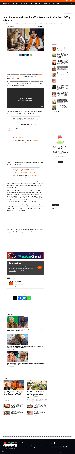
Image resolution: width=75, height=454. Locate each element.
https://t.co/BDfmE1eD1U (30, 172)
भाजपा (18, 278)
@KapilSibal (25, 169)
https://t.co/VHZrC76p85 (18, 137)
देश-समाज (5, 389)
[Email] (28, 55)
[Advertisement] (32, 425)
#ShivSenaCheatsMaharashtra (20, 170)
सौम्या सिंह (28, 397)
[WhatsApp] (70, 1)
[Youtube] (71, 1)
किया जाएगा (15, 78)
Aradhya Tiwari (6, 396)
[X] (69, 1)
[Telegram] (25, 55)
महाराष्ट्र (21, 278)
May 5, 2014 (34, 124)
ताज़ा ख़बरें (54, 45)
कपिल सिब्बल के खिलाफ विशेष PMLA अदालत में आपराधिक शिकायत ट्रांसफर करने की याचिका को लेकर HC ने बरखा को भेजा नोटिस (25, 364)
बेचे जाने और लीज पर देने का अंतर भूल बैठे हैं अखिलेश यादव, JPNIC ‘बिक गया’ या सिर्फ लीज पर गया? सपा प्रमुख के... (14, 393)
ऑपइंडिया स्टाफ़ (41, 26)
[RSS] (67, 1)
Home (4, 13)
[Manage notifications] (3, 451)
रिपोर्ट (7, 15)
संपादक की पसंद (11, 15)
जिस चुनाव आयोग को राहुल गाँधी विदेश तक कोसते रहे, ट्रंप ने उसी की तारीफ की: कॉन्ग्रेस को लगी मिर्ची (17, 413)
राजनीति (6, 13)
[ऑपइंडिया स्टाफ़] (11, 283)
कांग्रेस (16, 278)
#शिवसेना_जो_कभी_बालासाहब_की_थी (19, 172)
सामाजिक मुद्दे (28, 389)
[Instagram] (66, 1)
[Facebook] (65, 1)
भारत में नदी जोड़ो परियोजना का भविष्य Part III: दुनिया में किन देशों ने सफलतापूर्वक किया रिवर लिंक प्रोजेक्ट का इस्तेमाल (62, 107)
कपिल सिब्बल (12, 278)
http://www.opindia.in (18, 283)
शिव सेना (24, 278)
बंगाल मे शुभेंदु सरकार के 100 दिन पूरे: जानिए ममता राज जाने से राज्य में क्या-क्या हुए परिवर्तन (40, 413)
